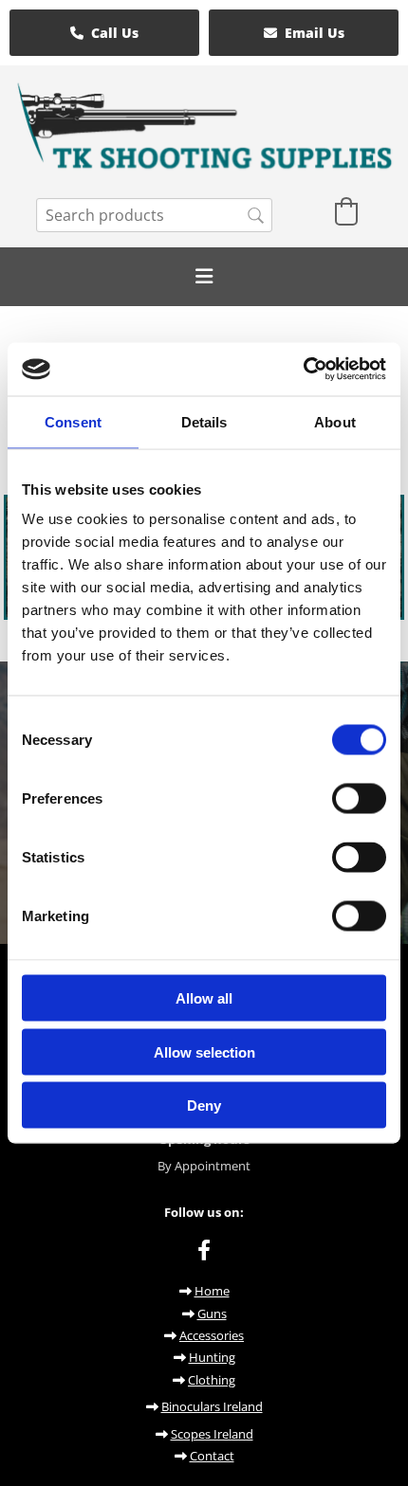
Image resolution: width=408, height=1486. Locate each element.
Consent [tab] (73, 421)
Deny (204, 1105)
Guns (212, 1313)
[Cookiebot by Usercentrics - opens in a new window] (303, 369)
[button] (104, 32)
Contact (212, 1455)
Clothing (211, 1379)
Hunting (212, 1357)
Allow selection (204, 1051)
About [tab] (335, 421)
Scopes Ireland (212, 1433)
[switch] (359, 799)
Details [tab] (204, 421)
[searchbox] (154, 214)
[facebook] (204, 1249)
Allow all (204, 998)
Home (212, 1290)
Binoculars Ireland (212, 1406)
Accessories (211, 1335)
